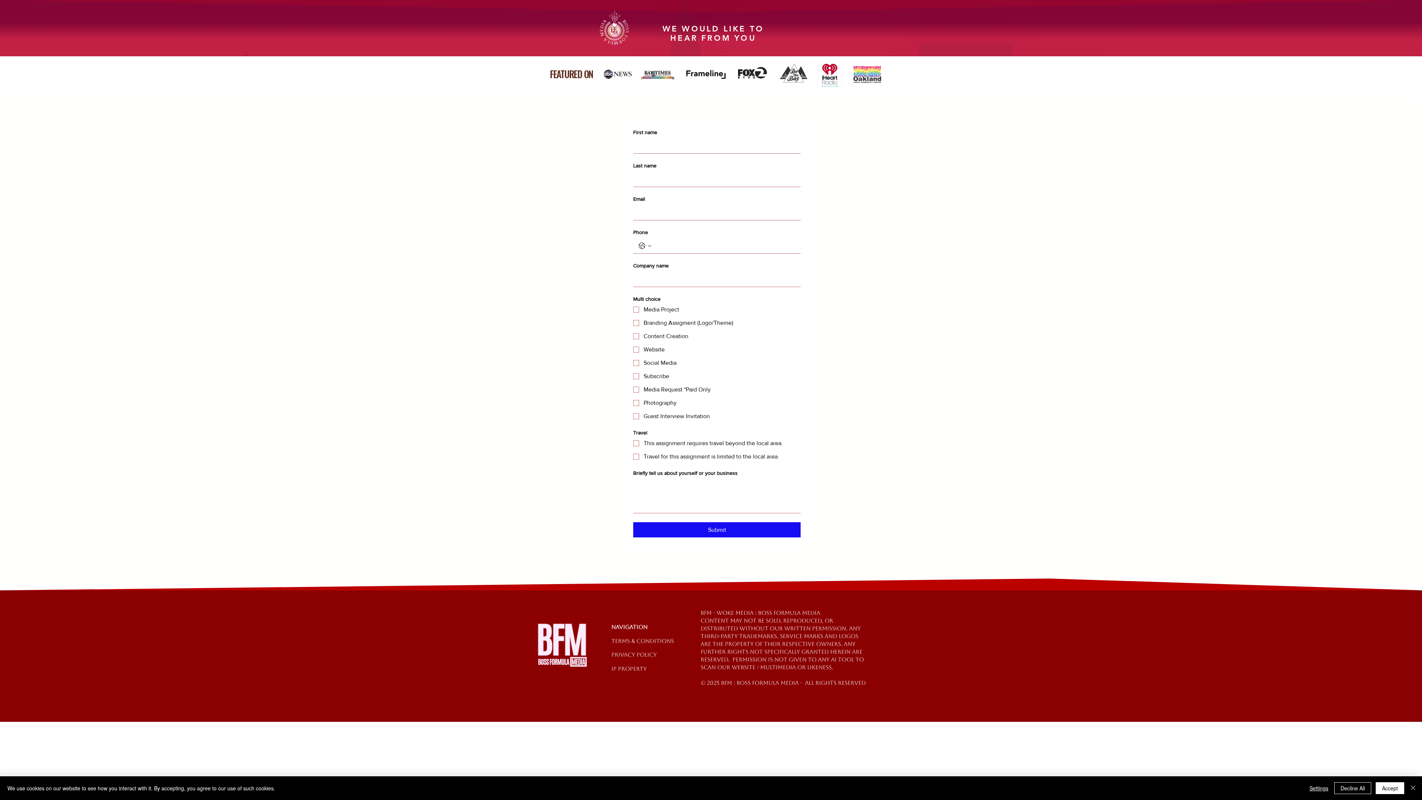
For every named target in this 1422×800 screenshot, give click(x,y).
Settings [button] (1318, 788)
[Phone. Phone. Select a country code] (645, 245)
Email (639, 199)
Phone (640, 232)
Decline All (1353, 788)
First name (645, 132)
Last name (645, 166)
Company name (651, 266)
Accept (1390, 788)
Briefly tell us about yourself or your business (685, 473)
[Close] (1413, 788)
